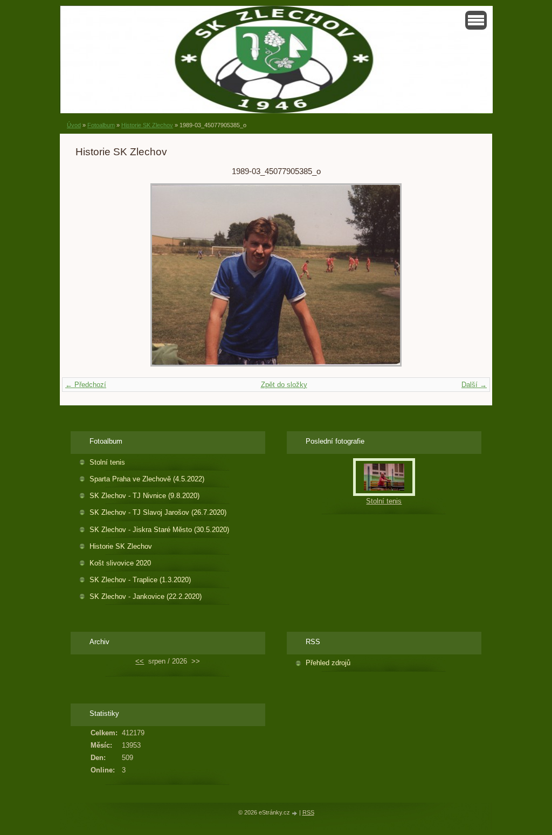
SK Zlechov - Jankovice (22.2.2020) (145, 596)
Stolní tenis (107, 462)
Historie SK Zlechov (147, 125)
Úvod (74, 125)
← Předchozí (85, 385)
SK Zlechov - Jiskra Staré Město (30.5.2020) (159, 530)
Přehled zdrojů (328, 663)
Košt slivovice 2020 (120, 563)
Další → (474, 385)
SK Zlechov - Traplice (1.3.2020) (140, 580)
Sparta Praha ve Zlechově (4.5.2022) (146, 479)
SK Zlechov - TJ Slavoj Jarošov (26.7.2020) (157, 512)
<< (139, 661)
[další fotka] (459, 275)
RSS (308, 812)
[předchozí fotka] (93, 275)
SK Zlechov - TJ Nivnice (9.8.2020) (144, 496)
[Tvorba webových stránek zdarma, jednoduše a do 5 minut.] (295, 813)
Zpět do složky (284, 385)
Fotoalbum (101, 125)
